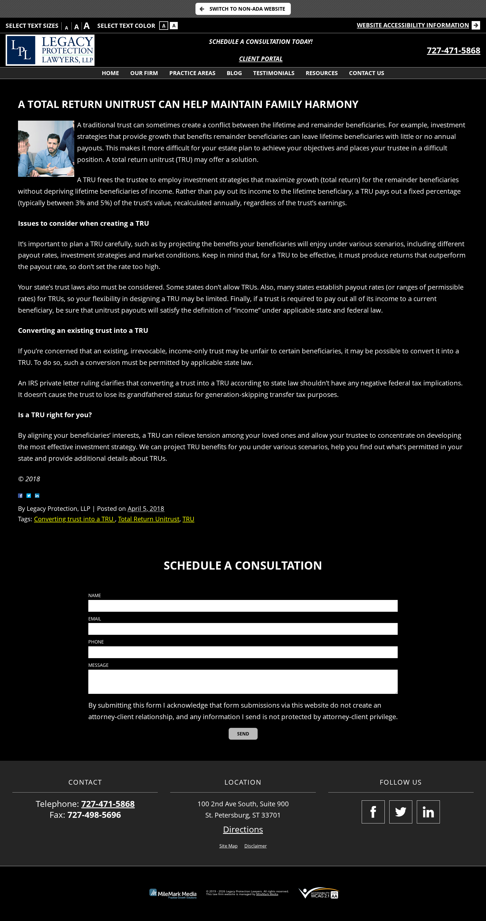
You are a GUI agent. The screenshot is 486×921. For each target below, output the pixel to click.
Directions (243, 829)
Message (98, 665)
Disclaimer (255, 846)
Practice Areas (192, 73)
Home (110, 73)
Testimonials (273, 73)
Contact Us (366, 73)
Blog (234, 73)
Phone (96, 642)
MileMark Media (267, 894)
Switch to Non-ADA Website (247, 8)
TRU (188, 519)
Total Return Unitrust (148, 519)
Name (94, 596)
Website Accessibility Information (413, 25)
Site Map (228, 846)
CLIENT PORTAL (261, 58)
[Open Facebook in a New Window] (373, 811)
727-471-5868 (453, 50)
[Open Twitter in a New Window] (400, 811)
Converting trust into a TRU (74, 519)
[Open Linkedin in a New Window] (428, 811)
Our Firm (144, 73)
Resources (322, 73)
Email (94, 619)
